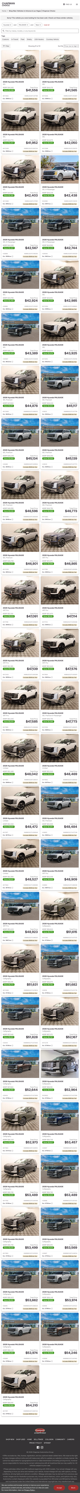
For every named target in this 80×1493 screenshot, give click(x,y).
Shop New (10, 1439)
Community (60, 1439)
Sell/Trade (38, 1439)
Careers (70, 1439)
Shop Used (20, 1439)
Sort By (60, 46)
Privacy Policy (35, 1443)
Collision (49, 1439)
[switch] (77, 4)
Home (4, 11)
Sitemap (47, 1443)
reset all (46, 25)
